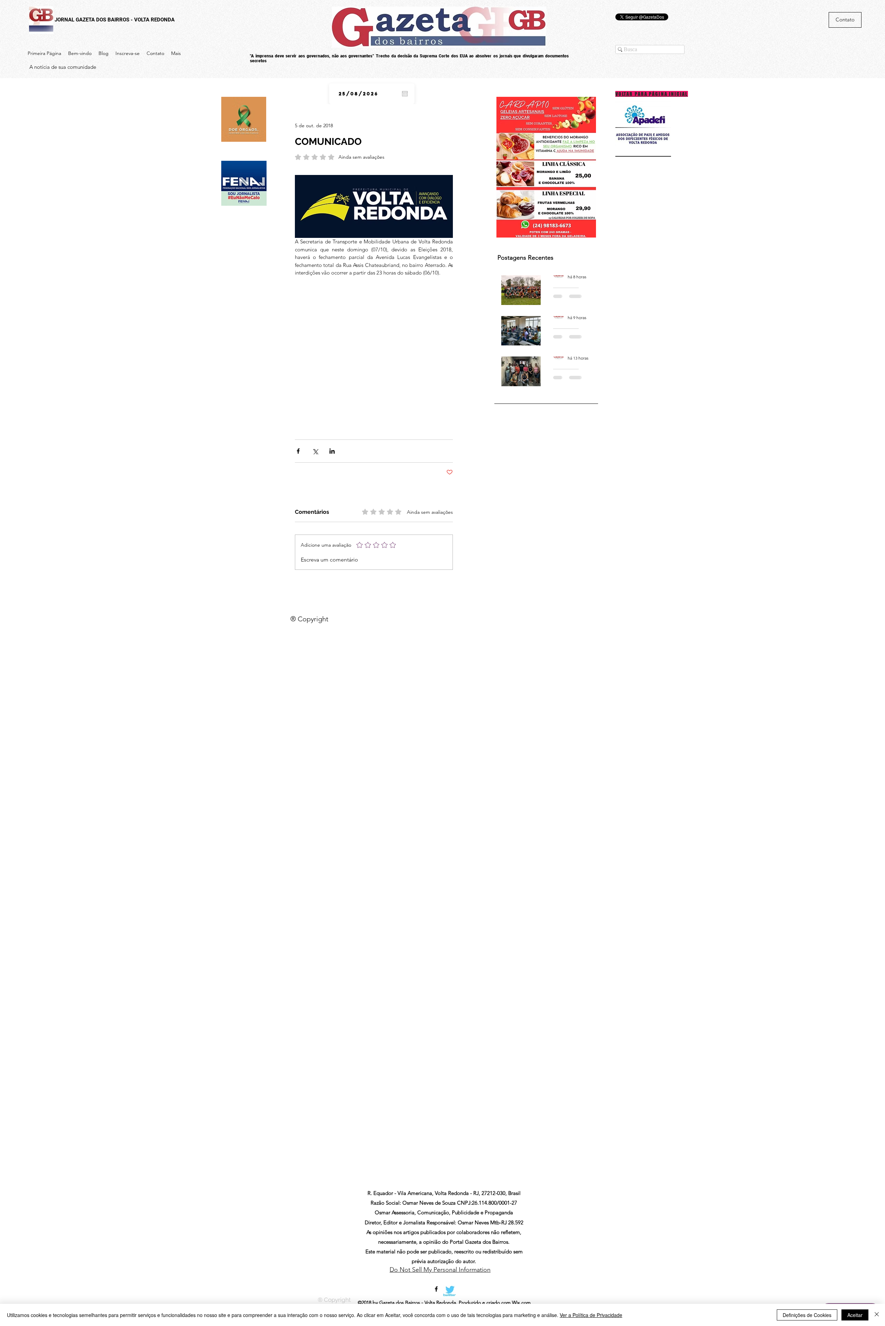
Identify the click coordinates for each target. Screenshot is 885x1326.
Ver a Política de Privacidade (591, 1314)
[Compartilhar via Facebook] (298, 451)
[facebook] (436, 1289)
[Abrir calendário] (405, 93)
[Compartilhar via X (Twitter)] (315, 451)
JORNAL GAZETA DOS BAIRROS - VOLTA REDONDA (115, 20)
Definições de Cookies (807, 1314)
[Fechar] (877, 1314)
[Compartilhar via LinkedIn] (332, 451)
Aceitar (855, 1314)
